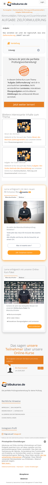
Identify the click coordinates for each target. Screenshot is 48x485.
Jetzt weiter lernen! (24, 104)
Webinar (21, 197)
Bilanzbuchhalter (10, 197)
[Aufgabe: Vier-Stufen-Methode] (24, 154)
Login (42, 2)
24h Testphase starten (24, 252)
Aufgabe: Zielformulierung (24, 12)
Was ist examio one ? (24, 245)
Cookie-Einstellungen (9, 418)
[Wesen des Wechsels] (24, 126)
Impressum (5, 407)
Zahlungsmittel (16, 407)
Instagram (17, 434)
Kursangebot (7, 10)
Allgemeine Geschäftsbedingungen (13, 414)
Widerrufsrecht (7, 411)
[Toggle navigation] (4, 3)
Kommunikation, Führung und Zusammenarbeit (28, 10)
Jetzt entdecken (34, 326)
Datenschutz (18, 411)
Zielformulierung (9, 35)
